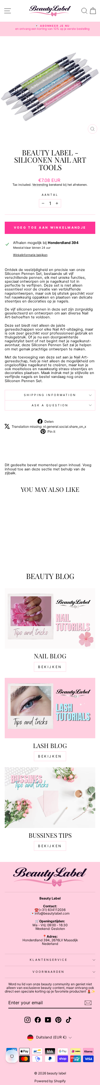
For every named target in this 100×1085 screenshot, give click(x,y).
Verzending (40, 185)
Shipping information (50, 395)
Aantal (50, 194)
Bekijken (50, 667)
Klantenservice (48, 959)
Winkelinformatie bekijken (30, 254)
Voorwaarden (48, 971)
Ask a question (50, 405)
